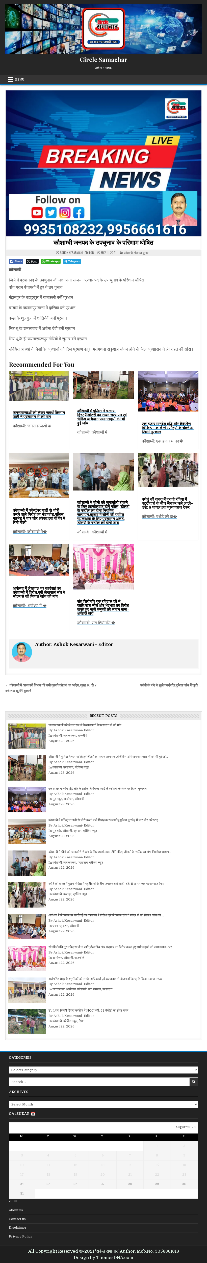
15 (157, 1165)
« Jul (13, 1201)
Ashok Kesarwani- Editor (77, 252)
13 (103, 1165)
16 (184, 1165)
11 (48, 1165)
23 (184, 1174)
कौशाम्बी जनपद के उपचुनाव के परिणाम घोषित (103, 242)
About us (16, 1210)
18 (48, 1174)
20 (102, 1174)
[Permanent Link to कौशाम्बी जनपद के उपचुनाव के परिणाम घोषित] (103, 163)
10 (22, 1165)
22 (157, 1174)
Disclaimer (18, 1227)
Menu (19, 79)
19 (75, 1174)
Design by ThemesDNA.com (103, 1257)
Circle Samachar (103, 59)
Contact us (17, 1219)
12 (75, 1165)
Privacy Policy (20, 1236)
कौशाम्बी (128, 252)
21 (130, 1174)
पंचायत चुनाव (141, 252)
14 (130, 1165)
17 (22, 1174)
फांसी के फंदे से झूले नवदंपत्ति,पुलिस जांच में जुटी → (171, 685)
